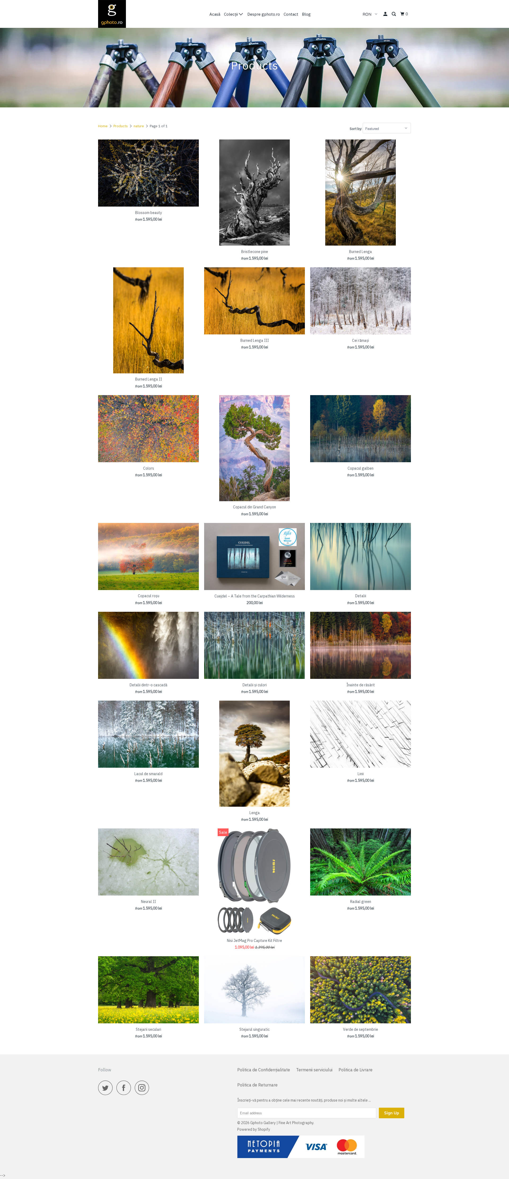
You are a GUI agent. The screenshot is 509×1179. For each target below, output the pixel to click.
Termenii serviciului (314, 1069)
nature (139, 126)
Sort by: (356, 128)
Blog (306, 14)
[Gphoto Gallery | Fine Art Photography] (125, 14)
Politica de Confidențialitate (263, 1069)
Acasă (214, 14)
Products (120, 126)
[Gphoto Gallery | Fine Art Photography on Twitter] (107, 1087)
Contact (291, 14)
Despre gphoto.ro (263, 14)
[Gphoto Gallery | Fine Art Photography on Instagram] (143, 1087)
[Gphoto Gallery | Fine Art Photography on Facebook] (125, 1087)
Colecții (231, 14)
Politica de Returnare (257, 1085)
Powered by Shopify (253, 1129)
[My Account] (385, 14)
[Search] (394, 14)
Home (103, 126)
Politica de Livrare (355, 1069)
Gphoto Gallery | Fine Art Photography (281, 1122)
